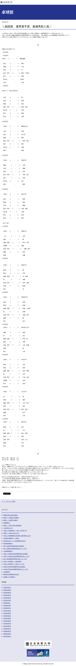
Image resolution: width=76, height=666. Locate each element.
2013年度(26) (7, 621)
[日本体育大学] (38, 2)
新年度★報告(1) (8, 543)
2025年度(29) (7, 590)
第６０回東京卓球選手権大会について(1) (15, 548)
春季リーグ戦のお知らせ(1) (11, 533)
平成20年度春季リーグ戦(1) (11, 538)
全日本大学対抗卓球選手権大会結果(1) (14, 566)
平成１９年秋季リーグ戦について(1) (13, 564)
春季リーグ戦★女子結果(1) (11, 517)
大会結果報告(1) (8, 551)
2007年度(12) (7, 636)
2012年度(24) (7, 623)
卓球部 (7, 12)
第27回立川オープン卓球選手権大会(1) (14, 541)
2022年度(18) (7, 598)
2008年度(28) (7, 634)
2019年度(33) (7, 605)
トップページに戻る (9, 501)
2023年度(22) (7, 595)
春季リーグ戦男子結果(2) (10, 520)
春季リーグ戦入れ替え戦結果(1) (12, 525)
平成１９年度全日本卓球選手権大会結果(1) (15, 554)
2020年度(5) (6, 603)
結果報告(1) (6, 523)
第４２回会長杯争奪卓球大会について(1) (15, 559)
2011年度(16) (7, 626)
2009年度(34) (7, 631)
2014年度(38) (7, 618)
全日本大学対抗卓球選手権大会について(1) (15, 569)
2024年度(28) (7, 592)
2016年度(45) (7, 613)
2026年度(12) (7, 587)
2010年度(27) (7, 628)
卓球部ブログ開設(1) (9, 577)
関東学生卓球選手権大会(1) (11, 574)
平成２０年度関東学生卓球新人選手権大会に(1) (17, 535)
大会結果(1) (6, 572)
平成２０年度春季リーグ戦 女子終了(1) (15, 530)
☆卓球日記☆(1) (8, 528)
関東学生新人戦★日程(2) (10, 515)
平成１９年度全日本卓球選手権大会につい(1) (16, 556)
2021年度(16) (7, 600)
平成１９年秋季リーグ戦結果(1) (12, 561)
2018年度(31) (7, 608)
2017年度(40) (7, 610)
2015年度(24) (7, 616)
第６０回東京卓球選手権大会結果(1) (13, 546)
